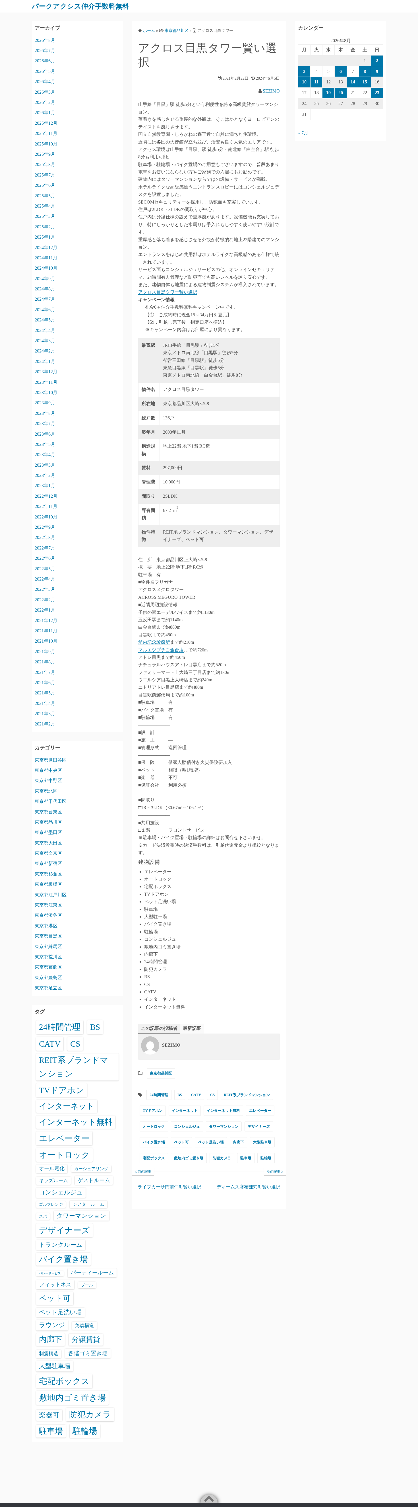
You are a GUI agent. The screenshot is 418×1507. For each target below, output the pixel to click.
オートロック (154, 1126)
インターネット (185, 1110)
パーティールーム (92, 1273)
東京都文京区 (48, 853)
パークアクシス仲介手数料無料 (80, 6)
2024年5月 (45, 319)
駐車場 (245, 1158)
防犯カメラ (222, 1158)
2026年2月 (45, 102)
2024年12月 (46, 247)
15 (365, 81)
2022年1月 (45, 610)
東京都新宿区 (48, 863)
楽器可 (49, 1415)
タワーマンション (224, 1126)
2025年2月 (45, 226)
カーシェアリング (91, 1168)
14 (353, 81)
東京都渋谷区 (48, 915)
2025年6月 (45, 185)
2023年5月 (45, 444)
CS (212, 1095)
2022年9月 (45, 527)
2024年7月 (45, 299)
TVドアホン (153, 1110)
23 (377, 92)
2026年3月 (45, 92)
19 (328, 92)
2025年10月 (46, 144)
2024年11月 (46, 257)
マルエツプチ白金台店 (161, 649)
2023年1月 (45, 485)
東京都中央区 (48, 770)
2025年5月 (45, 195)
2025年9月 (45, 154)
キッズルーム (53, 1180)
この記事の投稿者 (159, 1028)
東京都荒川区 (48, 956)
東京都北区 (46, 791)
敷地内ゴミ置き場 (189, 1158)
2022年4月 (45, 579)
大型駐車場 (262, 1142)
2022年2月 (45, 599)
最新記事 (192, 1028)
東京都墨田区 (48, 832)
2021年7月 (45, 672)
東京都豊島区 (48, 977)
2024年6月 (45, 309)
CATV (196, 1095)
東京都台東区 (48, 811)
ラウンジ (52, 1324)
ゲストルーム (94, 1180)
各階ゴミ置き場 (88, 1353)
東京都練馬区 (48, 946)
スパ (43, 1216)
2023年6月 (45, 434)
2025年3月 (45, 216)
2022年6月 (45, 558)
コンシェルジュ (187, 1126)
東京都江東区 (48, 905)
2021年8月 (45, 661)
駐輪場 (266, 1158)
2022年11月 (46, 506)
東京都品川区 (161, 1073)
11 (316, 81)
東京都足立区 (48, 987)
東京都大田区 (48, 842)
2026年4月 (45, 81)
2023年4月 (45, 454)
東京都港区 (46, 925)
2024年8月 (45, 288)
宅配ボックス (154, 1158)
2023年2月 (45, 475)
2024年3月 (45, 340)
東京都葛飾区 (48, 967)
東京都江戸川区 (51, 894)
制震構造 (48, 1353)
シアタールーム (88, 1204)
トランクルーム (60, 1244)
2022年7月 (45, 548)
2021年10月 (46, 641)
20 (340, 92)
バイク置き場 (154, 1142)
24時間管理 (159, 1095)
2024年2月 (45, 350)
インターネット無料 (223, 1110)
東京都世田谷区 (51, 760)
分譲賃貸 (86, 1339)
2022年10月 (46, 516)
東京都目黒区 (48, 936)
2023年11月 (46, 382)
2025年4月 (45, 206)
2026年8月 (45, 40)
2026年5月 (45, 71)
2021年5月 (45, 692)
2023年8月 (45, 413)
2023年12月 (46, 371)
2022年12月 (46, 496)
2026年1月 (45, 112)
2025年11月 (46, 133)
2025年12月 (46, 123)
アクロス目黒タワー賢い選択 (167, 292)
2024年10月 (46, 268)
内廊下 (238, 1142)
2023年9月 (45, 402)
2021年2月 (45, 723)
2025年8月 (45, 164)
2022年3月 (45, 589)
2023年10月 (46, 392)
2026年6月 (45, 60)
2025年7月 (45, 175)
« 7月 (303, 132)
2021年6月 (45, 682)
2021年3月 (45, 713)
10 (304, 81)
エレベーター (260, 1110)
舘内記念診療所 (154, 642)
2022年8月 (45, 537)
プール (87, 1285)
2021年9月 (45, 651)
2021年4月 (45, 703)
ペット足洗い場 (211, 1142)
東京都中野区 (48, 780)
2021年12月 (46, 620)
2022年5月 (45, 568)
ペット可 (181, 1142)
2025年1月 (45, 237)
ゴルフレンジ (51, 1204)
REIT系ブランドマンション (247, 1095)
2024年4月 (45, 330)
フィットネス (55, 1284)
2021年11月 (46, 630)
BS (179, 1095)
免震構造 (84, 1325)
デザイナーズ (259, 1126)
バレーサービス (50, 1273)
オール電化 (52, 1168)
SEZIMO (271, 91)
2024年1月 (45, 361)
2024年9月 (45, 278)
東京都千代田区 (51, 801)
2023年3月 (45, 465)
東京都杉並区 (48, 874)
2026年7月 (45, 50)
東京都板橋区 (48, 884)
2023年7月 (45, 423)
